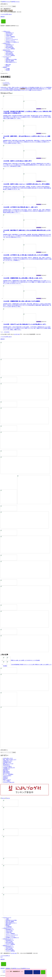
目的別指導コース (10, 32)
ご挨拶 (7, 58)
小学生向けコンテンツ (8, 928)
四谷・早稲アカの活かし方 (15, 87)
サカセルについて (7, 917)
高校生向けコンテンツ (8, 945)
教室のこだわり (21, 90)
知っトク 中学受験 (8, 774)
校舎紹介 (8, 65)
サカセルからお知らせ (36, 90)
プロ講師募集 (9, 926)
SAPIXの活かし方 (5, 87)
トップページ (6, 82)
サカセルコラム (6, 83)
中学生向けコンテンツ (8, 938)
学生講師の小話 (33, 87)
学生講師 (8, 69)
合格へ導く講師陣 (10, 60)
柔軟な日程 (8, 64)
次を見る (7, 331)
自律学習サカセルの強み (11, 59)
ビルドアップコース (10, 40)
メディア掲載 (28, 90)
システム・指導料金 (10, 36)
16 (4, 331)
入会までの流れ (9, 34)
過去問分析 (48, 87)
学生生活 (15, 90)
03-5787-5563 (7, 10)
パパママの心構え (5, 88)
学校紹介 (11, 90)
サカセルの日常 (5, 90)
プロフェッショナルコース (12, 39)
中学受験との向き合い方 (14, 88)
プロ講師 (8, 68)
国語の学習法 (39, 88)
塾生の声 (28, 88)
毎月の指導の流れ (10, 47)
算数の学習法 (33, 88)
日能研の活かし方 (25, 87)
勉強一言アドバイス (41, 87)
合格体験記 (6, 768)
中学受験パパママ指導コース (12, 42)
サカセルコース (9, 38)
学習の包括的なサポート (11, 62)
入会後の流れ (9, 35)
